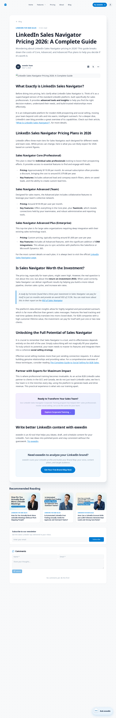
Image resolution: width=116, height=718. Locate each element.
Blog (69, 5)
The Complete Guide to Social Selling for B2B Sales (74, 362)
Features (40, 5)
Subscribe (96, 539)
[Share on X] (93, 67)
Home (31, 5)
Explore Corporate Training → (58, 412)
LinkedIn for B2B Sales (26, 28)
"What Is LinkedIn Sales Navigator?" (33, 122)
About (61, 5)
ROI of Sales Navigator (52, 300)
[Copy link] (98, 67)
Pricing (52, 5)
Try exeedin (98, 5)
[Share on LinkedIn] (88, 67)
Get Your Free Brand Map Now (58, 470)
